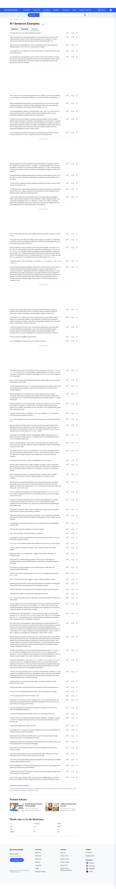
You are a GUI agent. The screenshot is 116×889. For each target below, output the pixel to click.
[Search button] (85, 15)
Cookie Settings (64, 862)
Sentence (16, 19)
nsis (11, 826)
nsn (35, 826)
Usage (37, 868)
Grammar (37, 862)
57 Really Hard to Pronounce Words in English (33, 805)
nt (34, 829)
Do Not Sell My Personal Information (66, 869)
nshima (59, 823)
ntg (58, 832)
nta (58, 829)
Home (11, 19)
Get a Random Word (16, 860)
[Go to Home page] (11, 10)
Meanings (15, 29)
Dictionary (38, 852)
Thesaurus (38, 856)
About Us (63, 852)
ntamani (12, 832)
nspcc (59, 826)
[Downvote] (73, 33)
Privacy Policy (64, 856)
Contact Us (89, 852)
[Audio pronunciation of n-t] (42, 24)
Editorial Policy (64, 859)
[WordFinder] (111, 10)
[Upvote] (68, 33)
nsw (11, 829)
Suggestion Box (90, 856)
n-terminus (37, 823)
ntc (34, 832)
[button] (102, 10)
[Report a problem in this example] (77, 33)
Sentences (32, 15)
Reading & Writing (40, 871)
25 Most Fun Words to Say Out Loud (68, 805)
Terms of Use (64, 865)
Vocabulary (38, 865)
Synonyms (24, 29)
